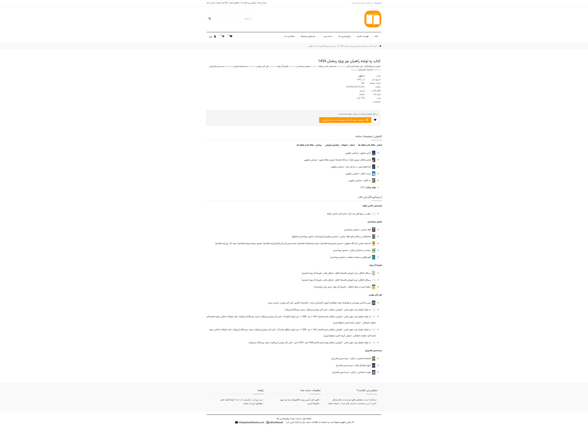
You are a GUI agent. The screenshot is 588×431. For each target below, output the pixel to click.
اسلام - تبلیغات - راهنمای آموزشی (340, 145)
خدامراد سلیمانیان (365, 69)
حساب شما (262, 3)
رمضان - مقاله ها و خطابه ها (309, 145)
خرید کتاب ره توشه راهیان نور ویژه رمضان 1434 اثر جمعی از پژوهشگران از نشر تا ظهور (342, 46)
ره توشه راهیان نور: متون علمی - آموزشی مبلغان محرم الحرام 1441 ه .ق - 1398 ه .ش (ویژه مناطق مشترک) (324, 329)
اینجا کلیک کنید (227, 400)
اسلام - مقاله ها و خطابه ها (370, 145)
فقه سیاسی (366, 229)
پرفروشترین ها (345, 36)
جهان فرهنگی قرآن (363, 365)
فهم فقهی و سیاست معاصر (359, 257)
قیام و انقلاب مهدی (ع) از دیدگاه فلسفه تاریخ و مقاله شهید (345, 160)
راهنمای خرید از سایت (252, 403)
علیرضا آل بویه (282, 66)
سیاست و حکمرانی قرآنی (360, 250)
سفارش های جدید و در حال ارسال (348, 400)
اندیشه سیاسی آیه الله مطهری (357, 243)
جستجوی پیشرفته (308, 36)
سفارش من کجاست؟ (248, 3)
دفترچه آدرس (313, 403)
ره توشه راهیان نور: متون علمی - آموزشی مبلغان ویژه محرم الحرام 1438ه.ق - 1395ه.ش (332, 342)
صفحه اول (307, 418)
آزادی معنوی (365, 153)
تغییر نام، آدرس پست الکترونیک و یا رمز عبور (299, 400)
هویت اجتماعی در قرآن (361, 372)
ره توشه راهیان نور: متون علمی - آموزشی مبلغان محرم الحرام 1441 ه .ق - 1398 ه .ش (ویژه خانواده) (327, 316)
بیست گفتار (365, 173)
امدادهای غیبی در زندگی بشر (358, 167)
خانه (376, 36)
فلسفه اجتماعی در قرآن (360, 358)
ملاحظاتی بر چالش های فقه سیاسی (355, 236)
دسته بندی (328, 36)
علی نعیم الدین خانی (354, 66)
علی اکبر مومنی (262, 66)
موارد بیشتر (371, 187)
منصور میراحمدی (303, 66)
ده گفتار (367, 180)
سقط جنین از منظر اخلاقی (359, 287)
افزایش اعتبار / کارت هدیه (228, 3)
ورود (211, 36)
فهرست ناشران (362, 36)
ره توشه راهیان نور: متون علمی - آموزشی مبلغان (350, 310)
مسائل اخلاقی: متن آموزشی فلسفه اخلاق (353, 273)
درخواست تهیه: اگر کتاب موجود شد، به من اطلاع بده (343, 120)
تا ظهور (361, 76)
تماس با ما (211, 3)
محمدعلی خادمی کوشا (327, 66)
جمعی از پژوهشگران (372, 66)
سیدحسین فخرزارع (217, 66)
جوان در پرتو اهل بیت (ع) (360, 214)
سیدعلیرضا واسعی (240, 66)
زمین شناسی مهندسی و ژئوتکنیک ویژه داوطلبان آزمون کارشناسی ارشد (340, 303)
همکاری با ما (289, 36)
